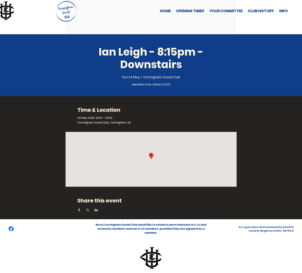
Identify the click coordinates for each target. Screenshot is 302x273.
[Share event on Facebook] (79, 210)
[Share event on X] (87, 210)
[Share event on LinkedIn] (96, 210)
